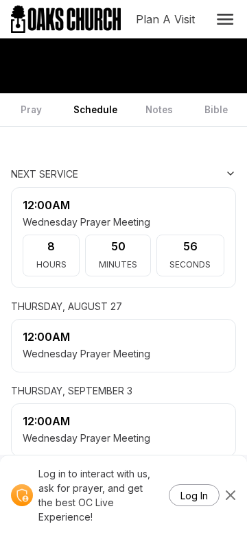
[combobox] (167, 173)
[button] (225, 19)
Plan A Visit (168, 19)
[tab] (31, 110)
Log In (194, 495)
